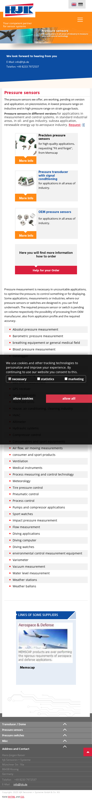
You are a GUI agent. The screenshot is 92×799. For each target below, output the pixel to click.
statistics (47, 379)
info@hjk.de (20, 784)
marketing (75, 379)
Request (75, 125)
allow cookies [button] (23, 398)
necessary (19, 379)
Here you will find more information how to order (46, 255)
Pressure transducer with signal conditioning (53, 176)
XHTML (11, 796)
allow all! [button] (69, 398)
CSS (22, 796)
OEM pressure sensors (55, 212)
